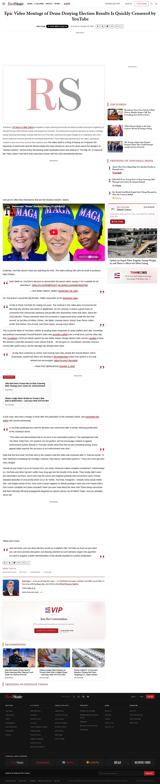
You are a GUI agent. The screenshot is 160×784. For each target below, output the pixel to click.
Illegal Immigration (37, 739)
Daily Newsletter (135, 719)
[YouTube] (88, 697)
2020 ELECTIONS (9, 572)
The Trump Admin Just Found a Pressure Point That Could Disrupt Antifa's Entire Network (138, 144)
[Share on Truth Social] (102, 26)
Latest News (10, 715)
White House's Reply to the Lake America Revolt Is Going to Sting (138, 127)
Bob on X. (32, 588)
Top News (9, 711)
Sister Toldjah (60, 739)
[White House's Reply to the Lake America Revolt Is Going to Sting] (115, 130)
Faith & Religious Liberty (38, 727)
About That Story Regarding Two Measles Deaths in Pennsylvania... (133, 168)
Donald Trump (35, 719)
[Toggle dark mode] (156, 3)
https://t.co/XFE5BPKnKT (44, 285)
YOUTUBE (47, 572)
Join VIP (150, 696)
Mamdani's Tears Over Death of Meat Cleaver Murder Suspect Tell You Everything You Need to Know (139, 112)
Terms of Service (11, 781)
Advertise (108, 715)
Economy (33, 723)
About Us (108, 711)
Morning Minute (11, 727)
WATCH (49, 4)
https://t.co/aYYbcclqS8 (65, 360)
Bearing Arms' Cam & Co (89, 726)
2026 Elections (35, 711)
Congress (33, 715)
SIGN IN (128, 4)
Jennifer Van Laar (61, 715)
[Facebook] (83, 697)
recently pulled (60, 334)
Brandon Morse (60, 727)
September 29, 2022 (68, 291)
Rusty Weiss (9, 678)
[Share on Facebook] (107, 26)
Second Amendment (37, 747)
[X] (74, 697)
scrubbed (12, 338)
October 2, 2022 (67, 366)
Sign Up (149, 773)
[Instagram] (78, 697)
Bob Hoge (41, 26)
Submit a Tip (109, 723)
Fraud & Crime (35, 735)
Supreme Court (35, 743)
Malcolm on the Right (87, 711)
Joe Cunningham (61, 723)
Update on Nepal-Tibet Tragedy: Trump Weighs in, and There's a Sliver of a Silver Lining (133, 262)
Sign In (133, 696)
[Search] (151, 3)
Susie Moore (59, 719)
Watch (8, 719)
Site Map (56, 781)
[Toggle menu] (3, 3)
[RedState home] (14, 696)
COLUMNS (39, 4)
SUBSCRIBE (142, 4)
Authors (8, 735)
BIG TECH (23, 572)
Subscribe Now (67, 630)
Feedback (33, 781)
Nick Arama (59, 731)
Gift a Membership (136, 715)
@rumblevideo (61, 357)
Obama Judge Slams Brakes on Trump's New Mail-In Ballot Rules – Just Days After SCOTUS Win (53, 672)
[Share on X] (98, 26)
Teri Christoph (44, 678)
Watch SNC (134, 723)
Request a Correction (45, 781)
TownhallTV (10, 731)
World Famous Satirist (69, 584)
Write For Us (109, 727)
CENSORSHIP (35, 572)
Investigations (10, 723)
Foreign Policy (35, 731)
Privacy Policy (22, 781)
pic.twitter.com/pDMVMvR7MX (73, 285)
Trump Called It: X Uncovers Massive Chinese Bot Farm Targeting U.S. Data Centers (86, 672)
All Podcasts (84, 730)
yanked (92, 338)
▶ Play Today (117, 221)
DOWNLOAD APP (112, 4)
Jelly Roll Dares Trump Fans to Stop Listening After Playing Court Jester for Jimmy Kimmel (19, 672)
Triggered (83, 722)
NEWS (30, 4)
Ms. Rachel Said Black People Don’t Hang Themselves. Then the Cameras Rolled (134, 193)
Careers (107, 719)
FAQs (141, 696)
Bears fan (41, 584)
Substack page (70, 298)
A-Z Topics (34, 705)
